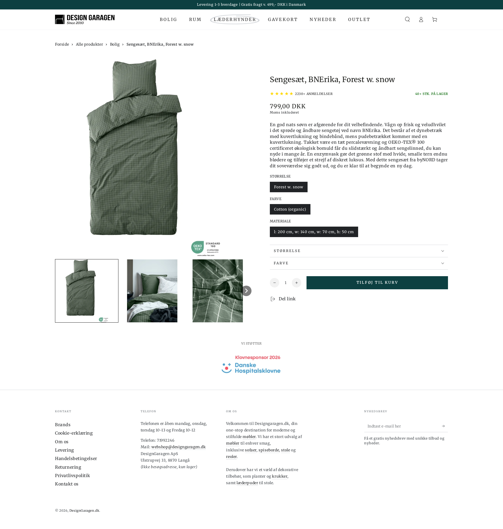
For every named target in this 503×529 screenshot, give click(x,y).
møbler (249, 436)
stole (285, 450)
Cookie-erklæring (74, 433)
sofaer (250, 450)
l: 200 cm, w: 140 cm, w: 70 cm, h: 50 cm (314, 231)
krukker (279, 476)
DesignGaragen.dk (84, 510)
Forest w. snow (288, 187)
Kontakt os (67, 484)
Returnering (68, 467)
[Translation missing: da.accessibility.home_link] (84, 19)
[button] (407, 19)
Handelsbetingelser (76, 458)
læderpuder (247, 482)
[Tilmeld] (445, 426)
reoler (231, 456)
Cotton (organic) (290, 209)
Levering (64, 450)
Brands (63, 424)
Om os (62, 441)
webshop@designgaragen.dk (178, 447)
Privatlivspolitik (72, 475)
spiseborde (269, 450)
